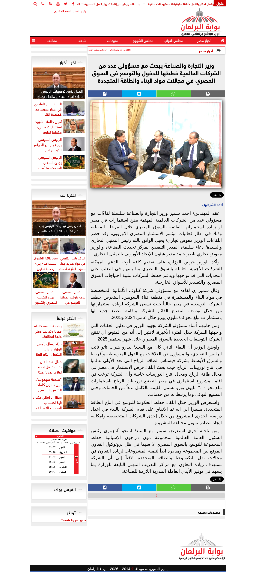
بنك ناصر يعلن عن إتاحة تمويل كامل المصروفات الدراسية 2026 (114, 3)
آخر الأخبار (68, 61)
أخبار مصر (206, 50)
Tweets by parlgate (73, 519)
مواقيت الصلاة (62, 429)
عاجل (220, 3)
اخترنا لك (68, 194)
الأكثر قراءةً (66, 317)
